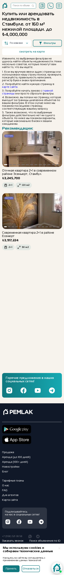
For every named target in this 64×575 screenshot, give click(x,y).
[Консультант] (57, 568)
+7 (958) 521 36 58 (12, 536)
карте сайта (10, 87)
